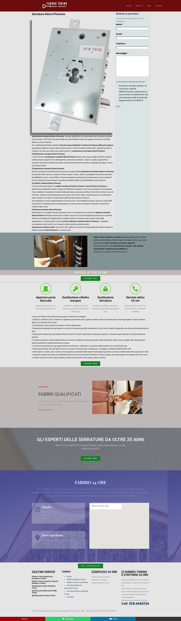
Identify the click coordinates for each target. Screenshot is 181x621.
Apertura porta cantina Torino (43, 595)
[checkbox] (116, 85)
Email (119, 34)
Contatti (158, 6)
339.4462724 (138, 603)
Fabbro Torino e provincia (77, 582)
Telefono (121, 43)
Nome (119, 24)
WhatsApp (68, 618)
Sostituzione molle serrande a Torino (44, 587)
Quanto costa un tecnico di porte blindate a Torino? (45, 582)
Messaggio (122, 53)
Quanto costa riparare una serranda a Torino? (42, 577)
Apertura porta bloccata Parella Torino (44, 592)
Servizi (138, 6)
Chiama (23, 618)
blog (149, 6)
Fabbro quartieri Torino (76, 579)
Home (128, 6)
